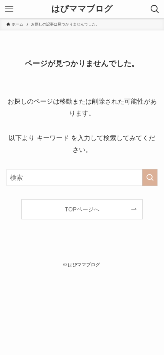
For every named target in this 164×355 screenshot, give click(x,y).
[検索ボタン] (155, 9)
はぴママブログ (82, 9)
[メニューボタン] (9, 9)
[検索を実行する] (150, 177)
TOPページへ (82, 209)
